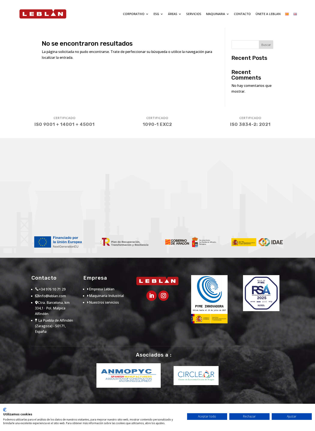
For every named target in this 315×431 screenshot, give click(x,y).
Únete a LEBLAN (267, 14)
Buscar (266, 45)
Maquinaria (215, 14)
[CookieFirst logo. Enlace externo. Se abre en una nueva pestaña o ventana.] (4, 410)
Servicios (193, 14)
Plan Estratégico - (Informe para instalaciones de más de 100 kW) (212, 212)
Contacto (242, 14)
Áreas (172, 14)
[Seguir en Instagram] (163, 296)
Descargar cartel (52, 217)
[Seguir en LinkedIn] (151, 296)
